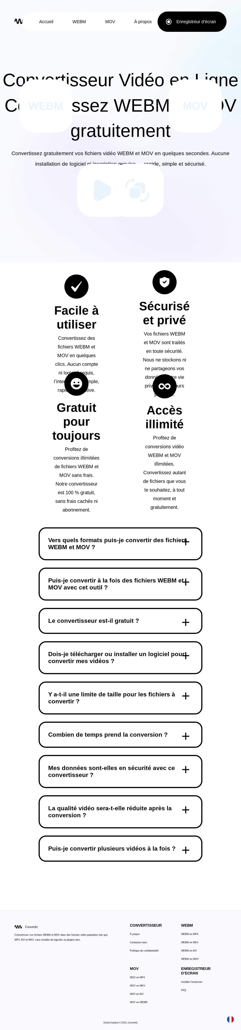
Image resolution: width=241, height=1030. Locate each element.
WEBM (79, 21)
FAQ (183, 990)
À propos (143, 21)
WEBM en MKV (189, 942)
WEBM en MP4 (189, 934)
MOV (110, 21)
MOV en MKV (137, 985)
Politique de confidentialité (144, 950)
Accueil (46, 21)
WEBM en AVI (189, 950)
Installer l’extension (191, 981)
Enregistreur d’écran (196, 21)
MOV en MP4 (137, 977)
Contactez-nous (138, 942)
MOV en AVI (136, 994)
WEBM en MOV (190, 959)
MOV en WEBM (138, 1002)
